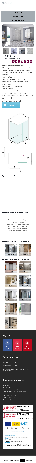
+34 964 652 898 (11, 395)
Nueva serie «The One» (10, 365)
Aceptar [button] (22, 460)
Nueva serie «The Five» (9, 362)
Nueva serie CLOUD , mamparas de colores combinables (16, 370)
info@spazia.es (12, 400)
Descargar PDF (12, 105)
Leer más (29, 461)
